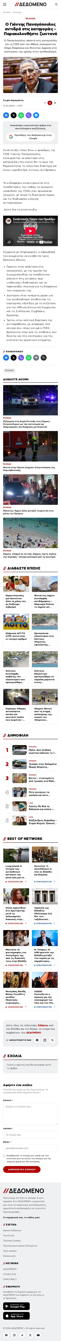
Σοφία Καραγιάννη (13, 100)
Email (7, 1142)
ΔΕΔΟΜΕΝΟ (33, 1032)
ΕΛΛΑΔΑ (17, 12)
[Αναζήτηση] (56, 4)
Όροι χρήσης (10, 1251)
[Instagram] (45, 1040)
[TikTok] (22, 1335)
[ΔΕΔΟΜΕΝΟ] (30, 4)
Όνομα (8, 1129)
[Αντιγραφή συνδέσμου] (44, 358)
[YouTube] (38, 1335)
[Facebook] (6, 115)
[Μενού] (5, 4)
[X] (52, 1040)
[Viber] (29, 115)
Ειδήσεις (43, 1025)
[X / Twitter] (14, 115)
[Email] (36, 358)
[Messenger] (36, 115)
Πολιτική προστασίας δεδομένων (20, 1246)
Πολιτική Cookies (12, 1241)
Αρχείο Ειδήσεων (12, 1230)
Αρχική (6, 12)
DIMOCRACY (10, 1279)
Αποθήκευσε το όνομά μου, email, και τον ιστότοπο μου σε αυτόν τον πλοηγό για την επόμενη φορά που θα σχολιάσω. (29, 1159)
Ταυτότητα (8, 1235)
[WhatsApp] (21, 115)
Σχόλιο (8, 1100)
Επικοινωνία (9, 1256)
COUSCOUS (9, 1274)
